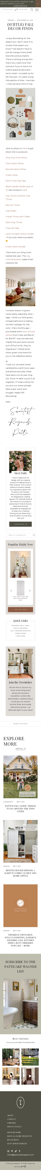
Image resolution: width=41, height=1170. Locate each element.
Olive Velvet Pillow (15, 163)
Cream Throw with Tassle (18, 217)
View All (19, 748)
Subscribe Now (20, 5)
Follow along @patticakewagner (20, 1042)
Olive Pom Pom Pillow (16, 158)
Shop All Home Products (19, 1136)
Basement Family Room (20, 625)
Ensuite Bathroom (21, 628)
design (11, 20)
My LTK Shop (13, 1140)
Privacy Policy (14, 1127)
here (25, 148)
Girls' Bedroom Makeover (20, 631)
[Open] (11, 1057)
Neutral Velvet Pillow (16, 169)
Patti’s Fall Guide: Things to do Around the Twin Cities (20, 809)
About (10, 1115)
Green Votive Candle (16, 247)
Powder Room (20, 633)
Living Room (20, 636)
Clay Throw (11, 196)
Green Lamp (12, 175)
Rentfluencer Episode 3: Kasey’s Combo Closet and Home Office (20, 873)
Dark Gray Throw (14, 222)
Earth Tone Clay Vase (16, 181)
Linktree (11, 1123)
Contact (11, 1119)
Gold (24, 190)
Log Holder (11, 211)
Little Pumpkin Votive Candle (20, 234)
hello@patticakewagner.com (20, 1155)
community (8, 802)
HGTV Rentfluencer (17, 1144)
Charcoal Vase (12, 228)
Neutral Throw (13, 205)
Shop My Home (14, 1132)
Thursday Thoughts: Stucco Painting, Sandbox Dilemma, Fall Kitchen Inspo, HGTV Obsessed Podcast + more (20, 940)
